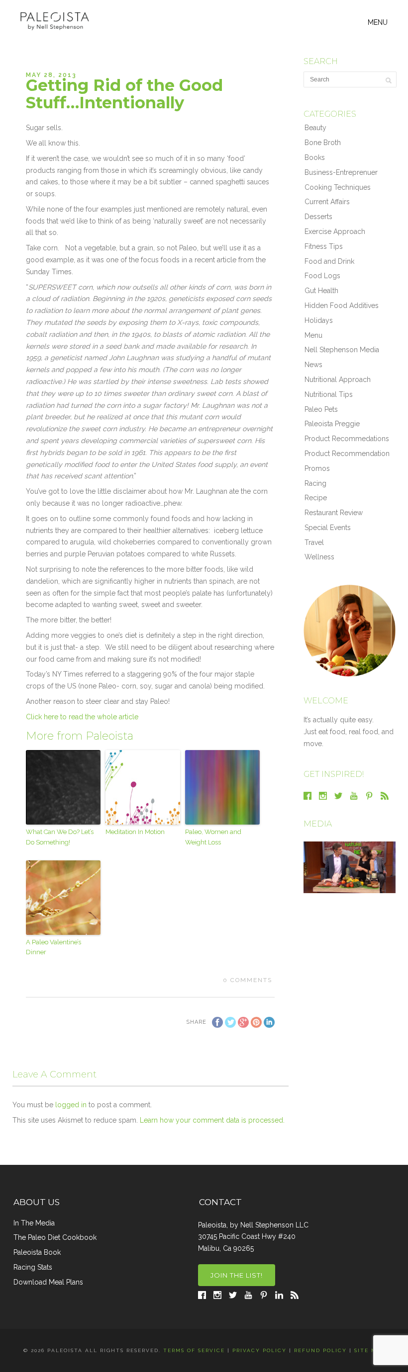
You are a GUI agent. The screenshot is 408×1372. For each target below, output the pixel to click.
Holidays (319, 320)
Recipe (316, 498)
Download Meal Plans (48, 1282)
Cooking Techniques (338, 187)
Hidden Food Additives (342, 305)
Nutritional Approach (338, 379)
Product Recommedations (347, 439)
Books (315, 157)
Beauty (315, 128)
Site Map (369, 1350)
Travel (314, 542)
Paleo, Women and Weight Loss (213, 837)
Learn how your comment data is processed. (212, 1120)
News (313, 365)
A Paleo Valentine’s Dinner (53, 947)
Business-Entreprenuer (341, 172)
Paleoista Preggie (332, 424)
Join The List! (236, 1275)
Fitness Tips (324, 246)
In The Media (34, 1223)
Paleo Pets (321, 409)
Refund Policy (320, 1350)
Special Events (328, 528)
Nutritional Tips (329, 394)
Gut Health (321, 291)
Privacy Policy (259, 1350)
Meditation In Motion (135, 832)
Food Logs (322, 276)
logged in (71, 1105)
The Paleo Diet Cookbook (55, 1237)
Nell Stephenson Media (342, 350)
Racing (315, 483)
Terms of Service (194, 1350)
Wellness (319, 557)
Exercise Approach (335, 231)
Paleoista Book (37, 1252)
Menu (313, 335)
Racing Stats (32, 1267)
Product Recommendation (347, 453)
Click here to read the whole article (82, 717)
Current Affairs (327, 202)
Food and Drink (329, 261)
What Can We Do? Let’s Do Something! (60, 837)
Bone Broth (323, 143)
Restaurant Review (334, 513)
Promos (317, 468)
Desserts (318, 217)
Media (318, 824)
